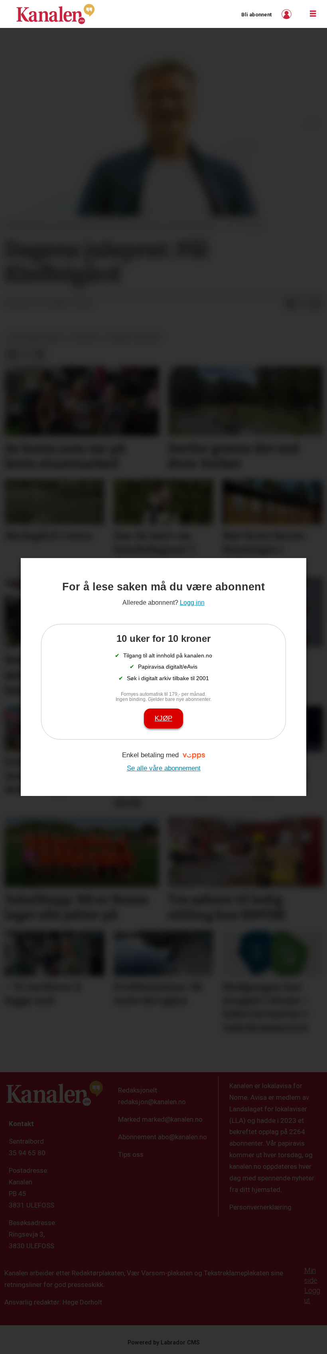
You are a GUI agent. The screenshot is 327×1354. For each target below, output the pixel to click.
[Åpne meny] (313, 14)
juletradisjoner (35, 337)
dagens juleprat (134, 337)
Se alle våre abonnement (164, 768)
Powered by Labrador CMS (164, 1342)
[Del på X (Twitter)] (303, 304)
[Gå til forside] (55, 14)
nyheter (85, 337)
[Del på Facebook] (290, 304)
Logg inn (288, 14)
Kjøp (163, 718)
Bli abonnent (256, 15)
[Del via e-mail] (316, 304)
